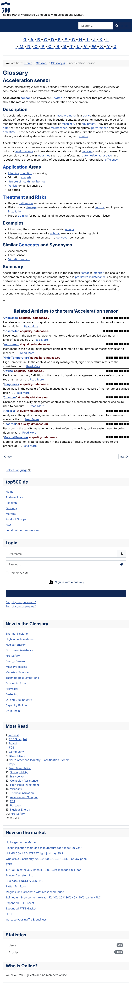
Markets (11, 513)
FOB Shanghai (18, 739)
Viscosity (16, 789)
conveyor (62, 237)
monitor (99, 272)
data (6, 128)
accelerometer (66, 115)
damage (31, 207)
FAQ (8, 524)
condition (26, 173)
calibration (26, 203)
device (87, 115)
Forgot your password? (21, 602)
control (83, 136)
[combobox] (95, 25)
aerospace (105, 155)
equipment (88, 123)
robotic (55, 233)
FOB (11, 747)
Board (13, 743)
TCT (12, 801)
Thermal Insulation (22, 793)
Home (9, 491)
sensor (25, 98)
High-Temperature (16, 357)
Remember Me (19, 573)
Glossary (11, 508)
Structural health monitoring (26, 181)
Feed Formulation (20, 768)
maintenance (59, 128)
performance (99, 128)
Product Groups (16, 519)
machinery (68, 123)
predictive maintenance (90, 277)
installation (15, 211)
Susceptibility (19, 772)
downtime (9, 132)
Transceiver (17, 776)
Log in (66, 593)
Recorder (10, 424)
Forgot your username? (21, 606)
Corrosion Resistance (24, 780)
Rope (12, 764)
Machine (13, 173)
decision (87, 151)
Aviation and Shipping (24, 797)
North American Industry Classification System (39, 760)
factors (99, 207)
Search (123, 25)
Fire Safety (18, 813)
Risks (41, 197)
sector (85, 272)
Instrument (11, 344)
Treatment (14, 197)
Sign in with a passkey (69, 582)
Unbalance (11, 317)
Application (15, 167)
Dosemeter (11, 331)
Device (8, 371)
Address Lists (14, 497)
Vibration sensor (19, 259)
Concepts (29, 244)
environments (24, 151)
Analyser (9, 410)
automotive (89, 155)
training (23, 215)
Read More (31, 326)
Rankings (11, 502)
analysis (26, 177)
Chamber (10, 397)
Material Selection (16, 437)
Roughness (11, 384)
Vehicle (13, 185)
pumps (69, 229)
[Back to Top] (126, 995)
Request (13, 735)
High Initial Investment (24, 784)
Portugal (15, 805)
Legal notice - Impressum (22, 530)
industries (44, 155)
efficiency (111, 159)
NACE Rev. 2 (17, 755)
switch (58, 98)
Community (16, 751)
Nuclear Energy (20, 809)
